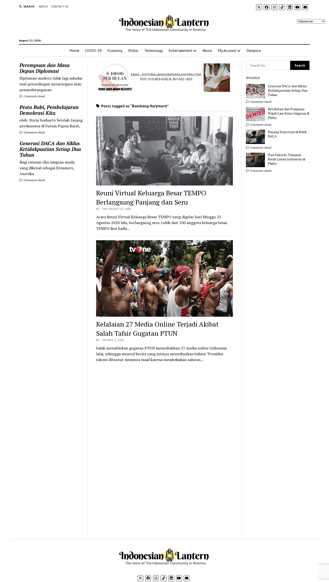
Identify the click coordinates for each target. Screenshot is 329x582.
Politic (133, 50)
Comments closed (34, 96)
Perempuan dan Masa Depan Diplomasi (45, 68)
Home (74, 50)
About (43, 6)
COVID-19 (93, 50)
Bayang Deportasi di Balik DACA (287, 134)
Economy (114, 50)
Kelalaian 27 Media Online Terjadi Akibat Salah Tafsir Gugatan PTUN (157, 329)
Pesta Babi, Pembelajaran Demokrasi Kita (49, 110)
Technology (153, 50)
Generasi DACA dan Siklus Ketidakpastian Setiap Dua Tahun (50, 149)
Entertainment (180, 50)
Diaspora (253, 50)
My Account (227, 50)
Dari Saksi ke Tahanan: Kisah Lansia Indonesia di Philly (286, 159)
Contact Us (60, 6)
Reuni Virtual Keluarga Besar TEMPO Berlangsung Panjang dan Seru (151, 197)
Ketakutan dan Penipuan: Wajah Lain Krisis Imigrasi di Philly (288, 113)
